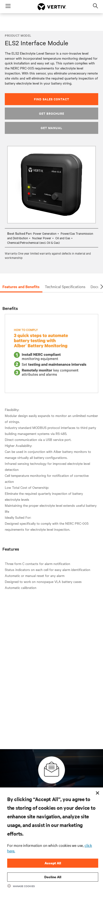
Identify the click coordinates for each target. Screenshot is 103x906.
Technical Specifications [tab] (65, 286)
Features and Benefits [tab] (21, 286)
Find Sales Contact (51, 99)
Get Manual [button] (51, 127)
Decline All (52, 877)
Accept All (53, 863)
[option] (51, 184)
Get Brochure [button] (51, 113)
